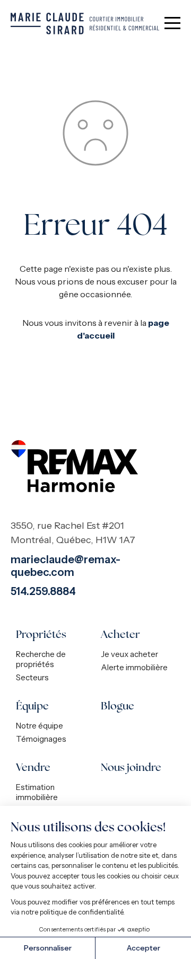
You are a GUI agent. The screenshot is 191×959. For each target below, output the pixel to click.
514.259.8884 (43, 591)
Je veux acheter (129, 654)
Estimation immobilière (37, 792)
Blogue (117, 706)
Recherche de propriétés (41, 659)
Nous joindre (131, 767)
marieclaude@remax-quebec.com (65, 566)
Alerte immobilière (134, 667)
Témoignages (41, 739)
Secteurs (32, 677)
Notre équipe (39, 726)
